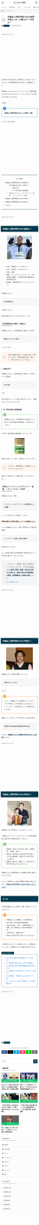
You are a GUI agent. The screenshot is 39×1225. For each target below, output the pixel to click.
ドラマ (6, 1166)
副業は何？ (16, 188)
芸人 (5, 1174)
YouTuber (7, 1149)
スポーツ (7, 1162)
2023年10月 (7, 1196)
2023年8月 (7, 1204)
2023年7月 (7, 1209)
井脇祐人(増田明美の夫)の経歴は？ (17, 182)
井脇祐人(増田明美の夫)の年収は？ (17, 202)
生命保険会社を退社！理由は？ (19, 185)
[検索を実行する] (35, 1061)
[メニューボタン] (2, 2)
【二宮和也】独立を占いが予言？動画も (19, 963)
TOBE (6, 1145)
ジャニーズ (7, 1157)
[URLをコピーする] (34, 1052)
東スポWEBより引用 (12, 582)
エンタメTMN (20, 3)
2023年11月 (7, 1192)
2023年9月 (7, 1200)
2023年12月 (7, 1188)
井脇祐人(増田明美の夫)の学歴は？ (17, 198)
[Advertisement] (19, 55)
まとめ (7, 205)
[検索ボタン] (36, 2)
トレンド (6, 25)
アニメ (6, 1153)
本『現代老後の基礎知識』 (20, 190)
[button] (4, 1052)
